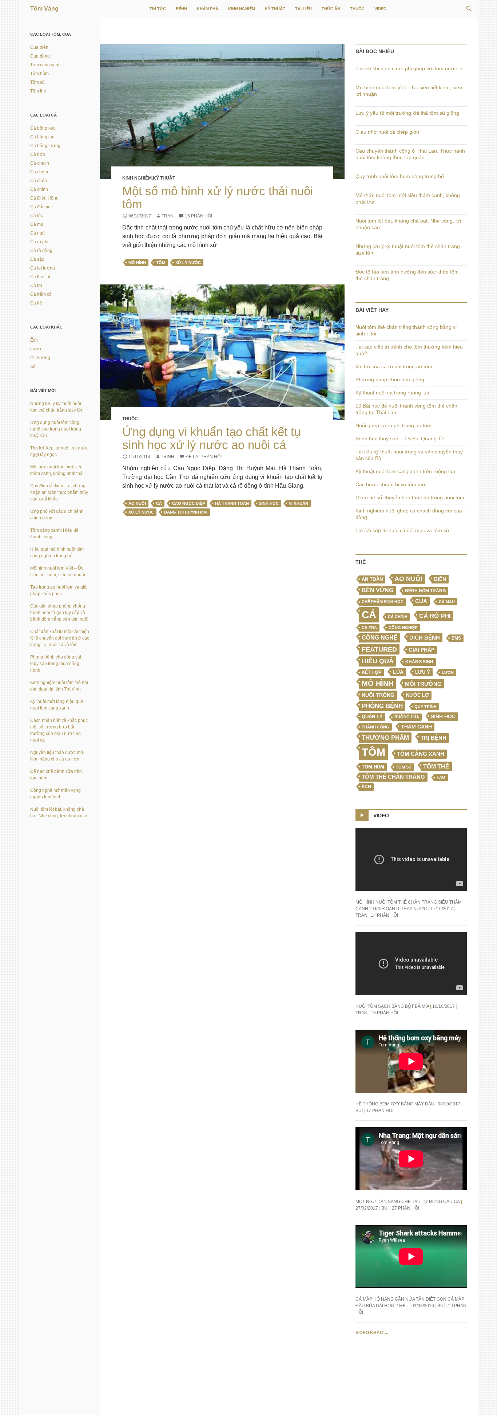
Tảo (441, 777)
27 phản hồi (405, 1208)
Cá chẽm (39, 171)
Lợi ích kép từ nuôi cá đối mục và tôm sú (402, 530)
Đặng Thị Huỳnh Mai (185, 512)
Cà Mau (447, 602)
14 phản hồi (384, 915)
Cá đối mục (41, 206)
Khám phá (207, 9)
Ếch (366, 786)
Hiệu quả (378, 661)
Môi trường (423, 684)
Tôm (160, 262)
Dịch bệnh (424, 637)
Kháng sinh (419, 662)
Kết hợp (371, 672)
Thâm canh (416, 727)
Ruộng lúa (406, 717)
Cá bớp (37, 154)
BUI (359, 1110)
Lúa (398, 672)
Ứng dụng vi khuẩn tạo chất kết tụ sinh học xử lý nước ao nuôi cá (211, 438)
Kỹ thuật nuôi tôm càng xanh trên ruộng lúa (405, 471)
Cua (421, 601)
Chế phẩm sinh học (382, 602)
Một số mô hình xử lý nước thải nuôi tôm (217, 197)
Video (380, 9)
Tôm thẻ (436, 766)
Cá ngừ (37, 233)
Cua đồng (40, 56)
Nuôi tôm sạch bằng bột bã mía (392, 1006)
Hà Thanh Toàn (232, 503)
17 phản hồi (379, 1110)
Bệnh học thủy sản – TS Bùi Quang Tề (399, 438)
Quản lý (372, 716)
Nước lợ (417, 695)
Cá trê (36, 303)
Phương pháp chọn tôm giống (389, 379)
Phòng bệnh (382, 706)
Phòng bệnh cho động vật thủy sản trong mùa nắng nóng (55, 664)
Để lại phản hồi (204, 456)
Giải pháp (421, 650)
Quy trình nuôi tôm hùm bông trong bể (399, 176)
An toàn (372, 579)
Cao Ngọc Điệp (188, 503)
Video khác (372, 1332)
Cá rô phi (435, 616)
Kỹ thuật (275, 9)
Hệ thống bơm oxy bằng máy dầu (394, 1104)
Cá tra (369, 627)
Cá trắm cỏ (41, 294)
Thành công (375, 727)
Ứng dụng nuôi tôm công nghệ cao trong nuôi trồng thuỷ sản (55, 429)
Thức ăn (331, 9)
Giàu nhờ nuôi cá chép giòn (387, 132)
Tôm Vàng (44, 8)
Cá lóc (36, 215)
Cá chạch (39, 163)
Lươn (448, 672)
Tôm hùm (39, 73)
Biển (440, 579)
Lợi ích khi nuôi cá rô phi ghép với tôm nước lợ (409, 68)
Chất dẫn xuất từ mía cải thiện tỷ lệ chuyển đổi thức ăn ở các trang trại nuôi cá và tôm (59, 638)
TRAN (168, 216)
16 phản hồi (198, 216)
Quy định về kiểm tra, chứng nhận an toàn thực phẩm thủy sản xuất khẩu (59, 492)
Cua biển (39, 47)
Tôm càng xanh (420, 754)
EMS (456, 638)
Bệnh (181, 9)
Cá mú (36, 224)
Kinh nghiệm (241, 9)
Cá (159, 503)
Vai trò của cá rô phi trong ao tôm (393, 366)
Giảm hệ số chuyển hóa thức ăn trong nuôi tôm (409, 497)
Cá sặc (37, 259)
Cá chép (38, 180)
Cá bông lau (42, 136)
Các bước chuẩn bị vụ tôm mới (390, 484)
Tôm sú (403, 767)
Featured (379, 649)
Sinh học (269, 503)
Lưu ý (422, 672)
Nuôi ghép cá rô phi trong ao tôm (393, 425)
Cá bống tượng (45, 145)
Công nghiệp (403, 627)
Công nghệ (380, 637)
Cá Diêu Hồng (44, 198)
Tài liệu (303, 9)
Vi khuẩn (298, 503)
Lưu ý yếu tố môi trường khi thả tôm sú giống (407, 113)
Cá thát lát (40, 276)
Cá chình (397, 616)
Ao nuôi (137, 503)
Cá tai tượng (42, 268)
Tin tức (158, 9)
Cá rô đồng (41, 250)
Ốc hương (40, 357)
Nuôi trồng (378, 695)
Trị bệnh (433, 738)
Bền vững (377, 590)
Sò (33, 366)
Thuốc (357, 9)
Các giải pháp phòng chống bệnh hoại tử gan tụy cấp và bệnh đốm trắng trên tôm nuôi (59, 613)
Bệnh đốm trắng (425, 590)
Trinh (167, 456)
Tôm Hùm (373, 767)
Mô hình (137, 262)
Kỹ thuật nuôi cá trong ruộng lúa (392, 393)
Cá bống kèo (43, 128)
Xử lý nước (188, 262)
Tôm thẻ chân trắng (393, 777)
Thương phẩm (385, 737)
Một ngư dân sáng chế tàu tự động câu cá (407, 1201)
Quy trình (425, 706)
